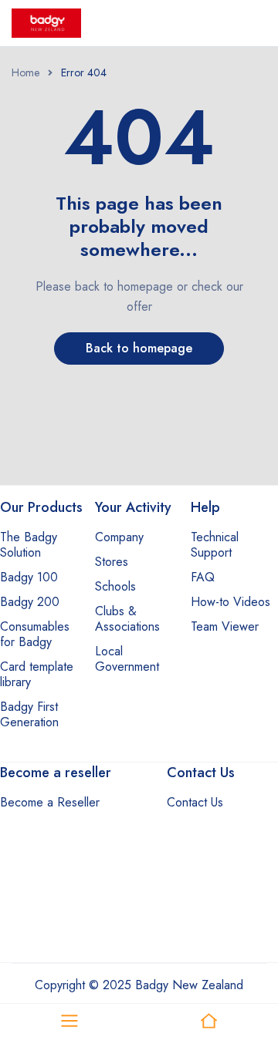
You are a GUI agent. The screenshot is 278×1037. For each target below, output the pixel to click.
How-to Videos (230, 602)
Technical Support (215, 544)
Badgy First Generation (29, 714)
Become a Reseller (50, 802)
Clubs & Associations (127, 618)
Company (119, 537)
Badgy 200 (29, 602)
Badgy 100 (29, 577)
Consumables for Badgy (35, 634)
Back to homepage (139, 348)
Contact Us (195, 802)
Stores (111, 562)
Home (25, 72)
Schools (115, 586)
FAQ (203, 577)
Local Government (127, 658)
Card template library (36, 674)
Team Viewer (225, 626)
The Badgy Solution (28, 544)
